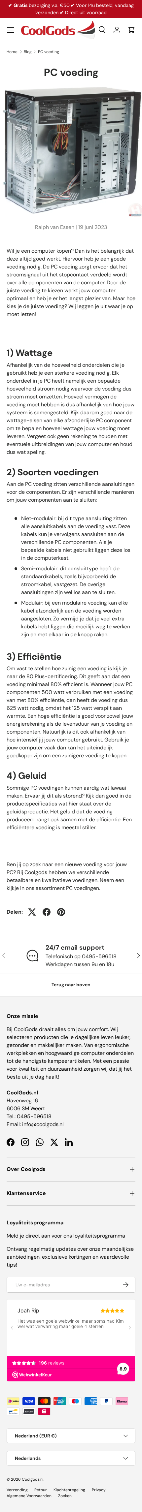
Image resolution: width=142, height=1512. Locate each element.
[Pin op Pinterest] (61, 912)
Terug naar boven (71, 985)
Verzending (17, 1490)
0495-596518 (34, 1116)
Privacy (99, 1490)
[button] (131, 30)
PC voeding (48, 52)
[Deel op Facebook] (46, 912)
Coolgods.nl (33, 1479)
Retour (40, 1490)
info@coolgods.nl (43, 1124)
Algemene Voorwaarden (29, 1495)
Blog (28, 52)
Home (12, 52)
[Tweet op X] (32, 912)
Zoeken (65, 1495)
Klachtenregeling (69, 1490)
